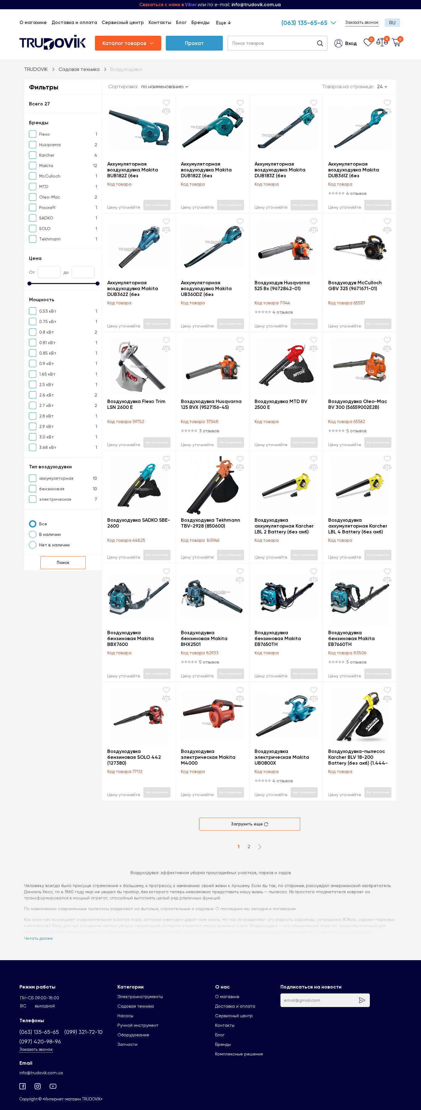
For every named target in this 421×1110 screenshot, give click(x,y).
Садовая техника (135, 1006)
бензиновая (51, 488)
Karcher (46, 155)
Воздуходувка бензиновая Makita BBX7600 (130, 638)
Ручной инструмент (137, 1025)
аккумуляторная (56, 478)
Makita (46, 165)
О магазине (33, 22)
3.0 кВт (46, 436)
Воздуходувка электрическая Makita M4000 (208, 757)
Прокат (194, 43)
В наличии (50, 534)
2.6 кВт (46, 395)
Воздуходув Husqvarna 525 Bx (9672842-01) (282, 285)
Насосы (125, 1015)
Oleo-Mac (49, 197)
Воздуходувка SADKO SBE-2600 (138, 523)
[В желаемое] (166, 103)
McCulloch (49, 176)
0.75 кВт (47, 321)
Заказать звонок (361, 22)
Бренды (200, 22)
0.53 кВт (47, 311)
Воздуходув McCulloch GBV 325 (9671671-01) (355, 285)
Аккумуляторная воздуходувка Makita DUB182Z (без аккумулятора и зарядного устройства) (209, 170)
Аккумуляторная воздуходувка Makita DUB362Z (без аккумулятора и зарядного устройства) (136, 288)
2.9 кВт (46, 426)
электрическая (55, 499)
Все (43, 523)
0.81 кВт (47, 342)
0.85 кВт (47, 353)
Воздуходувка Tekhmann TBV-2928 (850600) (210, 523)
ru (392, 23)
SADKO (46, 218)
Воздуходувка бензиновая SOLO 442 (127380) (134, 757)
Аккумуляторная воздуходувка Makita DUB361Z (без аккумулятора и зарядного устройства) (357, 170)
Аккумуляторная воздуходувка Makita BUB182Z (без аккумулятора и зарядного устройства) (136, 170)
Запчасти (127, 1044)
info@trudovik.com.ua (41, 1072)
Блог (181, 22)
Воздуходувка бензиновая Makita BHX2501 (204, 638)
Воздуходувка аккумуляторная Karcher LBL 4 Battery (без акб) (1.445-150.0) (357, 526)
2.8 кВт (46, 415)
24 (380, 86)
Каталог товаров (124, 43)
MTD (43, 186)
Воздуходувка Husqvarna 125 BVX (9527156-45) (211, 404)
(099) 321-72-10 (83, 1032)
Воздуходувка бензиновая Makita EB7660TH (351, 638)
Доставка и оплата (74, 22)
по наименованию (162, 86)
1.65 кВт (47, 374)
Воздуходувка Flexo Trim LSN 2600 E (136, 404)
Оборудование (133, 1034)
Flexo (44, 134)
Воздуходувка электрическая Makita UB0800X (282, 757)
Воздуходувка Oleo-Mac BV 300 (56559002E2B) (357, 404)
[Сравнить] (166, 111)
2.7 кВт (46, 405)
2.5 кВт (46, 384)
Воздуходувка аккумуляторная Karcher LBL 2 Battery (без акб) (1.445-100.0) (284, 526)
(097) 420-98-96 (40, 1041)
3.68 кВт (47, 447)
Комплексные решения (239, 1053)
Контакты (160, 22)
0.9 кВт (46, 363)
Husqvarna (50, 144)
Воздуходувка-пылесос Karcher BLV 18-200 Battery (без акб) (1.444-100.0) (358, 757)
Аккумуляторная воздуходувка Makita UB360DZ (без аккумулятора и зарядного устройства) (209, 288)
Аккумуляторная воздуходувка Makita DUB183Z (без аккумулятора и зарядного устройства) (283, 170)
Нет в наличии (54, 544)
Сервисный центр (123, 22)
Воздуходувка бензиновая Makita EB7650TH (278, 638)
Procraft (47, 207)
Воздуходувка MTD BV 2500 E (281, 404)
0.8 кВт (46, 332)
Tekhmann (50, 238)
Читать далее (38, 938)
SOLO (45, 228)
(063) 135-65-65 (304, 23)
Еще (223, 23)
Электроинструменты (140, 996)
